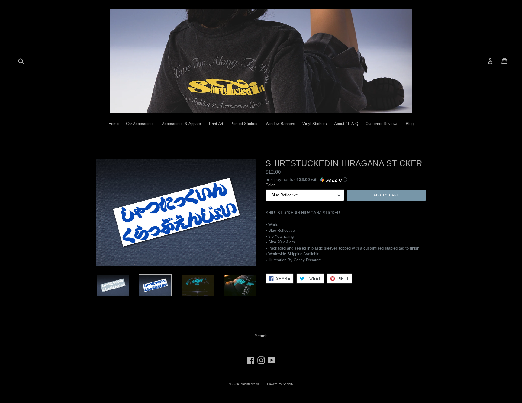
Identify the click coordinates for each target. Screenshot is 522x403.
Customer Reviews (382, 123)
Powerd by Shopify (280, 383)
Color (270, 185)
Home (113, 123)
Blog (410, 123)
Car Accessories (140, 123)
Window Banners (280, 123)
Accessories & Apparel (182, 123)
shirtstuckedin (250, 383)
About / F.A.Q (346, 123)
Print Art (216, 123)
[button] (346, 179)
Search (261, 336)
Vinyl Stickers (314, 123)
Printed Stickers (244, 123)
